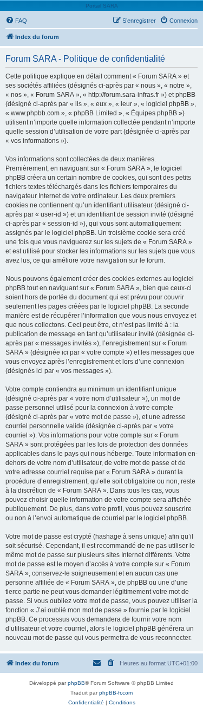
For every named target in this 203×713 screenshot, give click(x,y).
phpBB (76, 683)
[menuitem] (16, 20)
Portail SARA (102, 6)
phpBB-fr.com (116, 693)
